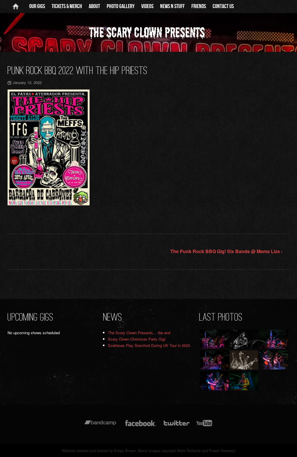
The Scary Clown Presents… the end (139, 332)
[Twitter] (176, 426)
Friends (198, 6)
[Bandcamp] (100, 426)
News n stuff (172, 6)
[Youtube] (204, 426)
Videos (147, 6)
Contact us (223, 6)
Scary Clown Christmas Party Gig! (137, 339)
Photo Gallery (121, 6)
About (94, 6)
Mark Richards (189, 450)
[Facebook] (140, 426)
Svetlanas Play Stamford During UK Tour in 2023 (149, 345)
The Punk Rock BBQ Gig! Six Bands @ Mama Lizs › (226, 251)
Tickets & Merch (67, 6)
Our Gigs (37, 6)
